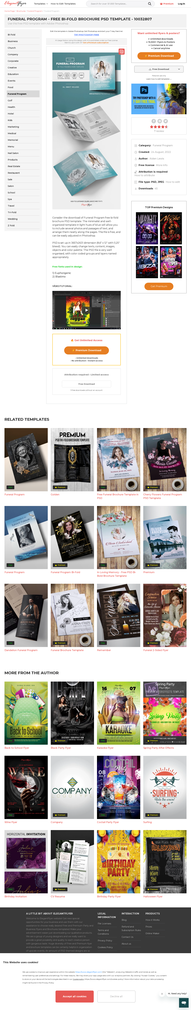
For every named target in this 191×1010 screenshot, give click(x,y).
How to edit (173, 182)
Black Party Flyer (61, 747)
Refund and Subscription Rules (131, 928)
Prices (148, 926)
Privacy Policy (105, 940)
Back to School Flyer (16, 747)
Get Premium (159, 286)
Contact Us (127, 937)
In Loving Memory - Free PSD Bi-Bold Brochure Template (116, 574)
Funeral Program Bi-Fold (65, 572)
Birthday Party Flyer (109, 896)
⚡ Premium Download (86, 350)
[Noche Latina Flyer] (171, 228)
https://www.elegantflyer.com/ (88, 972)
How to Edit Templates (63, 3)
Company (57, 822)
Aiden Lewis (157, 158)
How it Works (152, 920)
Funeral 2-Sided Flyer (155, 650)
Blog (124, 920)
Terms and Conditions (103, 932)
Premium (168, 3)
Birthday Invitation (15, 896)
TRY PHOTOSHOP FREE (86, 35)
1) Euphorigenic (61, 273)
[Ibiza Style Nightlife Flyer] (147, 262)
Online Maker (152, 933)
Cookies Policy (105, 947)
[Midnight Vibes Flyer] (147, 228)
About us (126, 943)
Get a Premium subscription (96, 43)
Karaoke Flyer (105, 747)
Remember (104, 650)
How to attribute (144, 175)
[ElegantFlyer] (15, 4)
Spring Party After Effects (158, 747)
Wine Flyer (10, 822)
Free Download (86, 384)
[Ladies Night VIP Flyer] (171, 262)
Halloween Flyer (152, 896)
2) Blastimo (59, 276)
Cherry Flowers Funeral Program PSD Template (162, 496)
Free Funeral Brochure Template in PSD (117, 496)
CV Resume (58, 896)
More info (162, 165)
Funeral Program (163, 145)
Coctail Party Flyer (108, 822)
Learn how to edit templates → (159, 79)
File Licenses (104, 923)
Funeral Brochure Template (67, 650)
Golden (55, 494)
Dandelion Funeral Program (21, 650)
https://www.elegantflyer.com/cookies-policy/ (104, 979)
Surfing (147, 822)
